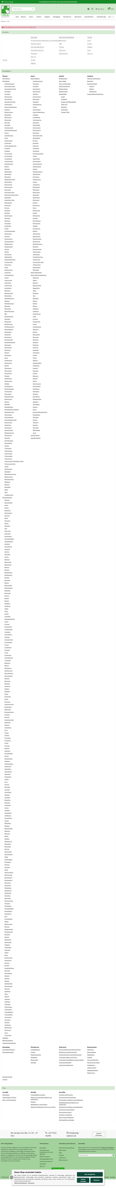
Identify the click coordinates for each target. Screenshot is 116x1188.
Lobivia (7, 278)
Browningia (8, 120)
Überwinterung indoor (65, 1112)
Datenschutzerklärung (108, 1147)
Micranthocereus (9, 311)
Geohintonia (8, 234)
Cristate (33, 1052)
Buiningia (7, 122)
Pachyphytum (8, 877)
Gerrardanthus (9, 753)
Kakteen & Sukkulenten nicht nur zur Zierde (43, 1107)
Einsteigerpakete (92, 84)
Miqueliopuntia (9, 316)
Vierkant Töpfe (65, 112)
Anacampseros (9, 541)
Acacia (6, 505)
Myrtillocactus (9, 324)
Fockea (7, 733)
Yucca (6, 1033)
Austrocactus (8, 104)
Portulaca (7, 903)
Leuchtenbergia (9, 275)
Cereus (7, 133)
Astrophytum (8, 99)
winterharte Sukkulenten (66, 1065)
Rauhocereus (8, 399)
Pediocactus (8, 368)
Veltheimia (8, 1025)
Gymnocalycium (9, 241)
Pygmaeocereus (9, 396)
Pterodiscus (8, 914)
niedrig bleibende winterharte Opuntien (70, 1055)
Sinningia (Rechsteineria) (40, 412)
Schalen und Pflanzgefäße (68, 102)
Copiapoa (7, 151)
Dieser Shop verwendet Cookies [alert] (27, 1172)
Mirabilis (7, 839)
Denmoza (7, 169)
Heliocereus (8, 254)
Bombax (7, 577)
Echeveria (7, 702)
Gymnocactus (8, 239)
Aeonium (7, 515)
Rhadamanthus (9, 929)
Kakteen (91, 89)
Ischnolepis (8, 792)
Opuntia (7, 352)
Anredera (7, 544)
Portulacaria (8, 906)
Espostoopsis (8, 215)
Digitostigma (8, 172)
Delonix (7, 665)
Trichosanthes (9, 1014)
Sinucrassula (8, 973)
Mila (6, 314)
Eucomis (7, 717)
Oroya (6, 358)
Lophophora (8, 288)
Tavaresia (7, 999)
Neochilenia (8, 332)
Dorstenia (7, 686)
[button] (92, 9)
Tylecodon (7, 1020)
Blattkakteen (91, 1055)
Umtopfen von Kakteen (65, 1115)
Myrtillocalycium (9, 327)
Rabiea (6, 921)
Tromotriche (8, 1017)
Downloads (43, 1148)
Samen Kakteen (35, 78)
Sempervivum (8, 958)
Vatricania (36, 428)
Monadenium (8, 841)
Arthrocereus (8, 97)
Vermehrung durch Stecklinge (67, 1097)
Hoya (6, 782)
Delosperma (8, 668)
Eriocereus (8, 205)
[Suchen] (33, 9)
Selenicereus (8, 422)
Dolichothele (8, 182)
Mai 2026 (33, 1092)
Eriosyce (7, 208)
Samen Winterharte (36, 272)
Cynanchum (8, 655)
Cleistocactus (8, 141)
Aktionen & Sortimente (93, 78)
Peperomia (8, 885)
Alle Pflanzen (6, 78)
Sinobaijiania (36, 415)
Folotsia (7, 735)
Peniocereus (8, 373)
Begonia (7, 567)
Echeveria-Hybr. (9, 704)
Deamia (7, 166)
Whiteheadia (36, 430)
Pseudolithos (8, 911)
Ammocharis (8, 536)
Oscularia (7, 867)
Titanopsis (8, 1004)
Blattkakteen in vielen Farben (39, 1104)
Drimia (6, 694)
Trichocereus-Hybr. (10, 464)
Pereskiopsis (8, 378)
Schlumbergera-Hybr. (11, 420)
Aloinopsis (8, 534)
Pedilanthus (8, 888)
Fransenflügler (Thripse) (9, 1097)
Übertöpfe (64, 107)
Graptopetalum (9, 764)
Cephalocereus (9, 128)
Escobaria (7, 210)
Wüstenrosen (91, 1073)
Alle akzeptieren (90, 1174)
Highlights (5, 1038)
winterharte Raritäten (65, 1062)
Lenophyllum (8, 818)
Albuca (6, 523)
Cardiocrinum (37, 314)
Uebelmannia (8, 469)
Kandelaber (34, 1057)
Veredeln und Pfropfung (66, 1095)
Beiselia (7, 570)
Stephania (7, 991)
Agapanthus (36, 288)
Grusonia (7, 236)
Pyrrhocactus (8, 391)
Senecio (7, 963)
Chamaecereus (9, 135)
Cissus (6, 621)
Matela (6, 836)
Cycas (6, 652)
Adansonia (8, 510)
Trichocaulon (8, 1009)
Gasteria (7, 748)
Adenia (7, 508)
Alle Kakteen (6, 81)
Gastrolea (7, 751)
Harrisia (7, 249)
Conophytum (8, 627)
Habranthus (8, 769)
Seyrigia (7, 965)
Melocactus (8, 309)
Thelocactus (8, 448)
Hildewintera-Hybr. (10, 259)
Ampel (63, 97)
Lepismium (8, 272)
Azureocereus (37, 97)
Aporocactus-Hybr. (10, 86)
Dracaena (7, 691)
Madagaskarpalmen (92, 1070)
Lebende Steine (91, 1068)
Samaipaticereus (9, 412)
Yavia (6, 492)
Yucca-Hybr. (8, 1035)
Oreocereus (8, 355)
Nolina (35, 381)
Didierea (7, 678)
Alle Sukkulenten (7, 497)
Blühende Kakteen (7, 1040)
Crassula (7, 637)
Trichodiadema (9, 1012)
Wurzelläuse (6, 1095)
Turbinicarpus (8, 453)
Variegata (33, 1062)
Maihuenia (7, 290)
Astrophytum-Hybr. (10, 102)
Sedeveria (7, 950)
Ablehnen (97, 1180)
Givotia (7, 756)
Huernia (7, 784)
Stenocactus (8, 428)
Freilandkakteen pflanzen (38, 1095)
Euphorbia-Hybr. (9, 720)
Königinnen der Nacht (93, 1062)
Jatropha (7, 795)
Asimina (7, 552)
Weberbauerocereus (10, 474)
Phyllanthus (8, 893)
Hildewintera (8, 257)
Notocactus (8, 345)
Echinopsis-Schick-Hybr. (11, 195)
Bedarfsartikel (63, 78)
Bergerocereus (9, 112)
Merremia (7, 834)
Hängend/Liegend (36, 1055)
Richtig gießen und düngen (66, 1120)
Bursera (7, 601)
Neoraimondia (9, 340)
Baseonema (8, 562)
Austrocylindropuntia (11, 107)
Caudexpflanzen (35, 1049)
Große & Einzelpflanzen (9, 1043)
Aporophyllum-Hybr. (10, 89)
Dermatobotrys (9, 673)
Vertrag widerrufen (58, 1169)
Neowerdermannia (10, 342)
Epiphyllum (8, 197)
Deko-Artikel (62, 81)
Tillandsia (7, 1002)
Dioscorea (7, 681)
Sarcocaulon (8, 942)
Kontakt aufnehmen (98, 1134)
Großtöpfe (64, 99)
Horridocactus (9, 262)
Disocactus (8, 177)
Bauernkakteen (91, 1052)
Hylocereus (8, 265)
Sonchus (7, 978)
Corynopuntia (8, 156)
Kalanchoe (8, 800)
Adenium (7, 500)
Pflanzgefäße (63, 94)
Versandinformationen (46, 1161)
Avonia (6, 557)
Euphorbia (7, 722)
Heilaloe (89, 1057)
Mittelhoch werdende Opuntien (68, 1052)
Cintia (6, 138)
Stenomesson (8, 986)
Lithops (7, 821)
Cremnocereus (9, 161)
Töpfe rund (64, 104)
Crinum (7, 645)
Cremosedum (8, 642)
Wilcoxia (7, 484)
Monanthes (8, 844)
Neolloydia (8, 334)
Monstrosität (34, 1060)
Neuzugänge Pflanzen (8, 1049)
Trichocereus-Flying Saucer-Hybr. (14, 461)
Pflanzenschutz (63, 91)
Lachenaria (8, 805)
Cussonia (7, 650)
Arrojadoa (7, 94)
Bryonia (7, 596)
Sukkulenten (93, 91)
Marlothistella (8, 828)
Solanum (7, 976)
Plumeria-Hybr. (9, 901)
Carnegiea (7, 125)
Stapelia (7, 981)
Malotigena (8, 823)
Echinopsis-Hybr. (9, 192)
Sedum (7, 952)
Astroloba (7, 554)
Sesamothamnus (9, 968)
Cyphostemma (9, 658)
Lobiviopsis (8, 283)
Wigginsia (7, 482)
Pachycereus (8, 363)
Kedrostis (7, 802)
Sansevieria (8, 939)
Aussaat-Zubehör (36, 438)
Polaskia (7, 384)
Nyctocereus (8, 347)
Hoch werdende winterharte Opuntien (70, 1049)
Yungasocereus (9, 495)
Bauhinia (7, 559)
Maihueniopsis (9, 293)
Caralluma (7, 606)
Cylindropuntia (9, 164)
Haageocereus (9, 244)
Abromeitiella (8, 503)
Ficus (6, 730)
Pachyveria (8, 883)
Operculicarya (8, 854)
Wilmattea (7, 487)
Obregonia (7, 350)
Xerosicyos (8, 1030)
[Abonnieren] (113, 1155)
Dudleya (7, 689)
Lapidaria (7, 810)
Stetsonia (7, 438)
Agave (6, 518)
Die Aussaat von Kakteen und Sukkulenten (71, 1100)
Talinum (7, 996)
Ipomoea (7, 790)
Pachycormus (8, 875)
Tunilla (6, 466)
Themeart (106, 1177)
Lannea (7, 808)
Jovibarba (7, 797)
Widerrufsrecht (63, 1160)
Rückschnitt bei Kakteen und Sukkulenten (71, 1107)
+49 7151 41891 (51, 1134)
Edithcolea (8, 709)
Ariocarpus (8, 91)
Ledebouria (8, 815)
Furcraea (7, 746)
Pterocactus (8, 394)
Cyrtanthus (8, 660)
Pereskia (7, 376)
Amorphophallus (9, 539)
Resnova (7, 927)
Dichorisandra (8, 676)
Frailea (6, 228)
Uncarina (7, 1022)
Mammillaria (8, 296)
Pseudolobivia (9, 386)
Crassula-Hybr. (9, 640)
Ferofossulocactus (10, 231)
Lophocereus (8, 285)
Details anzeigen (83, 1180)
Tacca (6, 994)
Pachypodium (8, 880)
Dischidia (7, 683)
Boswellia (7, 580)
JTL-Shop (112, 1177)
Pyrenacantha (8, 919)
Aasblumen (90, 1049)
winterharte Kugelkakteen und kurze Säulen (71, 1060)
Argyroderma (8, 546)
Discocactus (8, 174)
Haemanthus (8, 771)
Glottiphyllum (8, 759)
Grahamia (7, 761)
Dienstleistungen (7, 1077)
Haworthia (7, 774)
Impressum (62, 1157)
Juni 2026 (5, 1092)
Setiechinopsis (9, 430)
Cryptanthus (8, 647)
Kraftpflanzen (91, 1065)
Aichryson (7, 521)
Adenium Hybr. (37, 285)
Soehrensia (8, 425)
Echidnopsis (8, 707)
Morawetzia (8, 321)
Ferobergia (8, 226)
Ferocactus (8, 223)
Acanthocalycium (9, 84)
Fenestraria (8, 727)
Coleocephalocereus (10, 146)
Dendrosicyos (8, 671)
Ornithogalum (8, 859)
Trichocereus (8, 459)
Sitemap (61, 1155)
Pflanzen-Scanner (45, 1156)
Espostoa (7, 213)
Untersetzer (64, 110)
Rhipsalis (7, 404)
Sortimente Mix (35, 435)
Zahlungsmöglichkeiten (46, 1159)
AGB (60, 1153)
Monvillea (7, 319)
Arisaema (7, 549)
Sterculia (7, 989)
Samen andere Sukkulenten (38, 275)
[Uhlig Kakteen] (5, 11)
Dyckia (6, 699)
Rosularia (7, 934)
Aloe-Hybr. (8, 531)
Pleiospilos (8, 898)
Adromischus (8, 513)
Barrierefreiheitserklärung (66, 1148)
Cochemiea (8, 143)
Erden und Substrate (65, 84)
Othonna (7, 865)
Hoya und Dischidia (92, 1060)
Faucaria (7, 725)
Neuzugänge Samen (8, 1052)
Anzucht (91, 86)
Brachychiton (8, 585)
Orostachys (8, 862)
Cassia (6, 609)
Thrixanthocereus (38, 257)
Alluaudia (7, 526)
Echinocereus (8, 187)
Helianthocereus (37, 172)
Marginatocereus (9, 298)
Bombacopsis (8, 575)
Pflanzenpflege (63, 89)
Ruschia (7, 937)
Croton (35, 324)
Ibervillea (7, 787)
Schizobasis (8, 947)
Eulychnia (7, 218)
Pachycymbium (9, 872)
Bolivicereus (8, 117)
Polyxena (35, 394)
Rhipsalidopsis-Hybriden (12, 409)
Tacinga (7, 446)
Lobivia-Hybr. (8, 280)
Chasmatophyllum (10, 619)
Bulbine (7, 598)
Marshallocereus (9, 303)
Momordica (8, 846)
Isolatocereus (9, 270)
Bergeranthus (8, 572)
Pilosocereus (8, 381)
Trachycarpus (8, 1007)
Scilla (6, 955)
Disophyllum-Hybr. (10, 179)
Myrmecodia (8, 852)
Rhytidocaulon (9, 932)
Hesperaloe (8, 777)
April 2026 (62, 1092)
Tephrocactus (8, 451)
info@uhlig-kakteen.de (73, 1134)
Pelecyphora (8, 371)
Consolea (7, 148)
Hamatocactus (9, 247)
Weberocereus (9, 477)
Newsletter (43, 1164)
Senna (34, 409)
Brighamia (7, 590)
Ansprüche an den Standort (66, 1110)
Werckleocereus (9, 479)
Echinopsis (8, 190)
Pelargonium (8, 890)
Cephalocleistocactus (11, 130)
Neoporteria (8, 337)
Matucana (7, 306)
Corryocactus (8, 153)
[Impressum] (88, 9)
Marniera (7, 301)
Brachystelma (8, 588)
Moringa (7, 849)
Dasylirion (7, 663)
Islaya (6, 267)
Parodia (7, 365)
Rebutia (7, 402)
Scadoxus (7, 945)
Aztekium (7, 110)
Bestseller (90, 81)
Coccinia (7, 624)
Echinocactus (8, 184)
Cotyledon (7, 632)
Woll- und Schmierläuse (9, 1100)
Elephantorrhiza (9, 712)
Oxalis (6, 870)
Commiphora (8, 634)
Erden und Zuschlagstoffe (66, 1117)
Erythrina (7, 715)
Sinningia (7, 971)
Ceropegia (7, 616)
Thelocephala (8, 456)
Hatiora (7, 252)
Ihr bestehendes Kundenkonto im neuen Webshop (46, 1152)
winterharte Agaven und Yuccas (68, 1057)
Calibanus (7, 603)
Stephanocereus (9, 433)
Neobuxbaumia (9, 329)
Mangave (7, 826)
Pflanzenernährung (64, 86)
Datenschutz (62, 1150)
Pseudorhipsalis (9, 389)
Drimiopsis (8, 696)
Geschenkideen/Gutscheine (95, 94)
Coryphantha (8, 159)
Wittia (6, 490)
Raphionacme (8, 924)
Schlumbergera (9, 417)
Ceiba (6, 611)
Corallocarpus (8, 629)
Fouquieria (8, 740)
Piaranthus (8, 896)
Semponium (8, 960)
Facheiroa (7, 221)
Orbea (6, 857)
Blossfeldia (8, 115)
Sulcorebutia (8, 443)
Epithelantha (8, 203)
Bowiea (7, 583)
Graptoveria (8, 766)
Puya (6, 916)
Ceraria (7, 614)
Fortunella (7, 738)
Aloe (6, 528)
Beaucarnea (8, 565)
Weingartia (8, 472)
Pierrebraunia (37, 221)
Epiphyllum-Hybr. (9, 200)
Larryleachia (8, 813)
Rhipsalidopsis (9, 407)
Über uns (42, 1166)
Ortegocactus (8, 360)
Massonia (7, 831)
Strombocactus (9, 440)
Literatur (4, 1079)
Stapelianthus (8, 983)
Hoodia (7, 779)
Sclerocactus (8, 415)
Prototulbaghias (9, 908)
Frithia (6, 743)
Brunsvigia (8, 593)
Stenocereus (8, 435)
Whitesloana (8, 1027)
